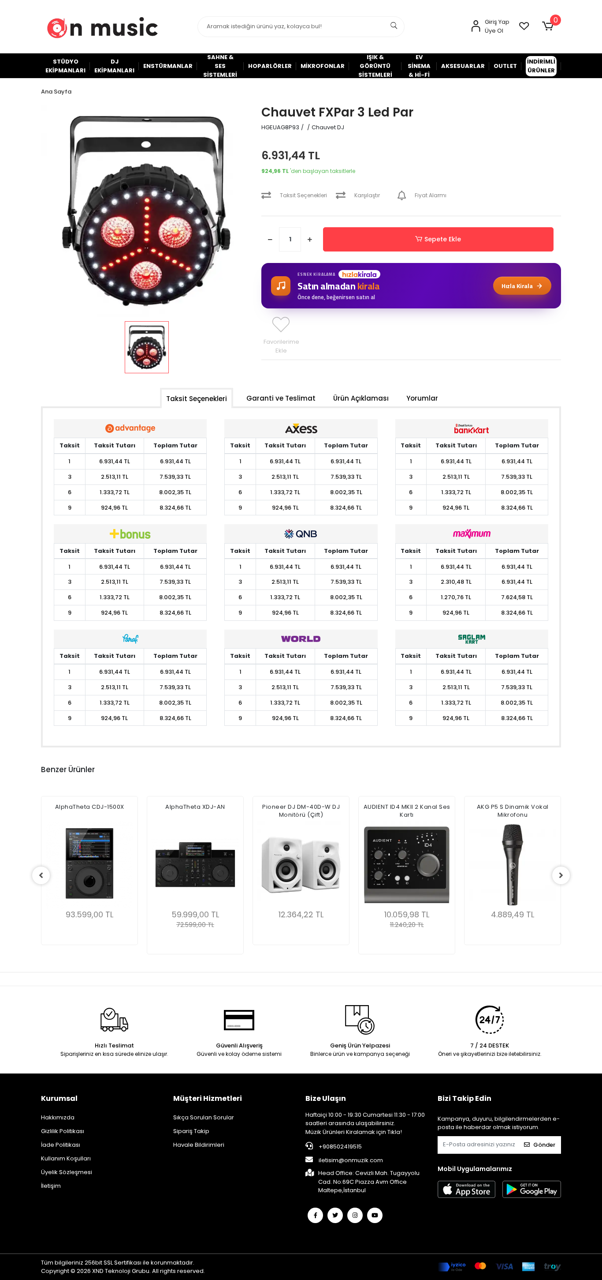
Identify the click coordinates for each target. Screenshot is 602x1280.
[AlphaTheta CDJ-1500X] (89, 864)
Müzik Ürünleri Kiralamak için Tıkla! (353, 1132)
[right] (561, 875)
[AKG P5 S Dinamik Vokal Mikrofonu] (512, 864)
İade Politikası (60, 1145)
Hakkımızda (57, 1117)
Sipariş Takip (191, 1131)
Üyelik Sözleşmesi (66, 1172)
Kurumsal (59, 1098)
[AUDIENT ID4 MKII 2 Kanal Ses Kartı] (406, 864)
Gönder (544, 1145)
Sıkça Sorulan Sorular (203, 1117)
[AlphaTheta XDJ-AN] (195, 864)
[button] (549, 26)
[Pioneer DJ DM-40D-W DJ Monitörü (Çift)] (301, 864)
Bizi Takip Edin (464, 1098)
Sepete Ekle (442, 239)
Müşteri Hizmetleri (207, 1098)
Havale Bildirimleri (198, 1145)
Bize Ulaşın (325, 1098)
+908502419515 (339, 1146)
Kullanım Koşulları (66, 1158)
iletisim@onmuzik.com (351, 1160)
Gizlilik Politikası (62, 1131)
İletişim (51, 1186)
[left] (41, 875)
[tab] (196, 398)
